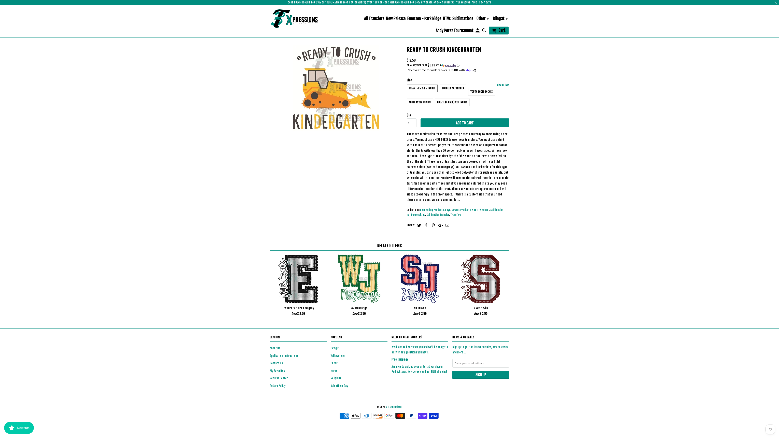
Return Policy (278, 386)
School (485, 209)
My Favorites (277, 371)
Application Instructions (284, 355)
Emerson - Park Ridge (424, 18)
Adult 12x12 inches (420, 102)
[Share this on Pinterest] (432, 225)
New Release (396, 18)
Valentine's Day (339, 386)
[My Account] (477, 31)
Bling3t (500, 18)
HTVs (447, 18)
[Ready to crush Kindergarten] (336, 88)
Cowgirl (335, 348)
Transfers (455, 214)
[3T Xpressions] (298, 18)
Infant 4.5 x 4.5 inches (422, 88)
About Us (275, 348)
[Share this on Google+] (439, 225)
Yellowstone (338, 355)
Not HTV (476, 209)
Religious (336, 378)
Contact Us (276, 363)
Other (483, 18)
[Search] (484, 31)
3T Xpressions (393, 407)
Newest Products (461, 209)
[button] (458, 65)
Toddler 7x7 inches (453, 88)
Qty (409, 115)
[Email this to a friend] (446, 225)
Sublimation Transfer (437, 214)
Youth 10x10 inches (481, 91)
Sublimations (462, 18)
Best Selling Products (432, 209)
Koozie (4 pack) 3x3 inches (452, 102)
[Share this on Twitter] (418, 225)
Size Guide (502, 85)
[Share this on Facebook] (425, 225)
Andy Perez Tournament (454, 30)
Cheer (334, 363)
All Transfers (374, 18)
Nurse (334, 371)
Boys (447, 209)
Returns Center (279, 378)
